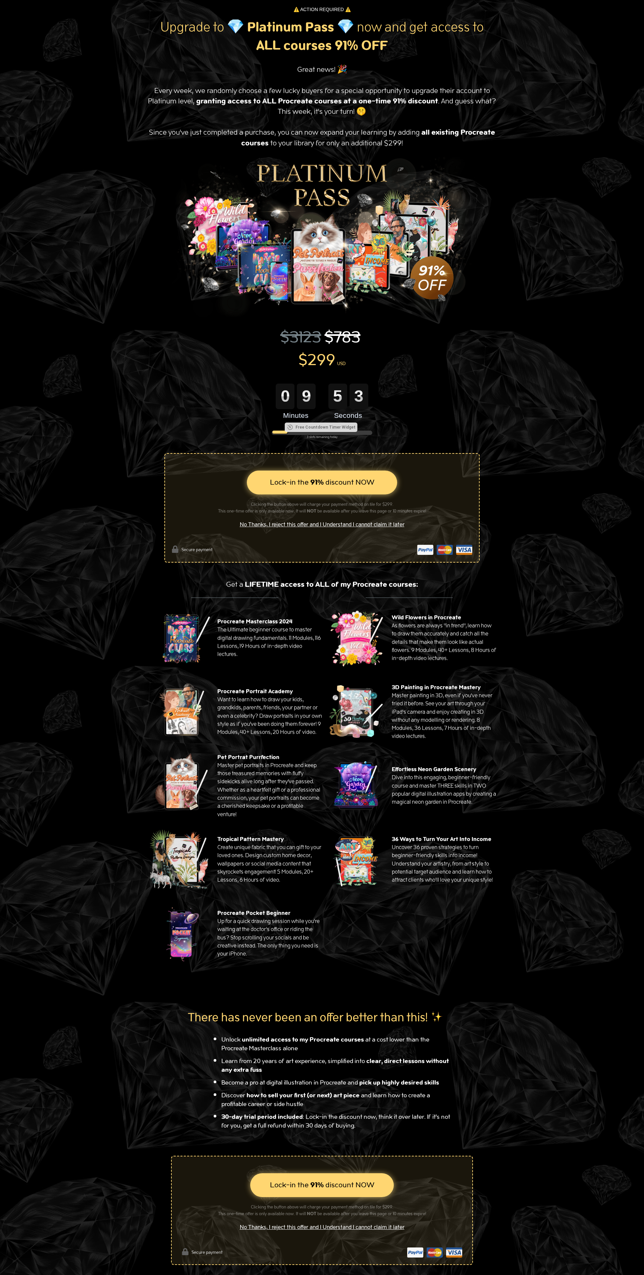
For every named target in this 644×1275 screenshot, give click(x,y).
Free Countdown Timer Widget (326, 427)
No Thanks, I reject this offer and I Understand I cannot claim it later (322, 524)
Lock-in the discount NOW (322, 482)
